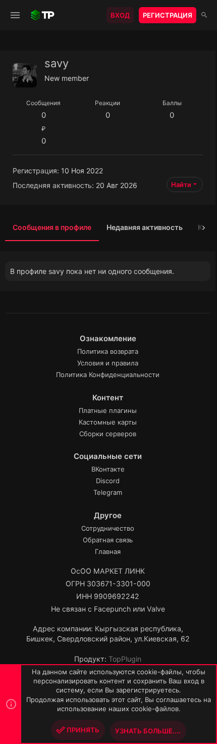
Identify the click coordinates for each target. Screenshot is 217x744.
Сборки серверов (107, 434)
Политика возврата (107, 351)
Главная (108, 551)
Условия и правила (107, 363)
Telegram (107, 492)
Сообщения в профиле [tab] (52, 227)
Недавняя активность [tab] (144, 227)
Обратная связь (108, 540)
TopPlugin (124, 659)
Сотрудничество (107, 528)
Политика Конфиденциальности (107, 374)
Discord (108, 481)
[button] (15, 15)
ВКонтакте (108, 469)
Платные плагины (108, 410)
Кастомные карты (108, 422)
